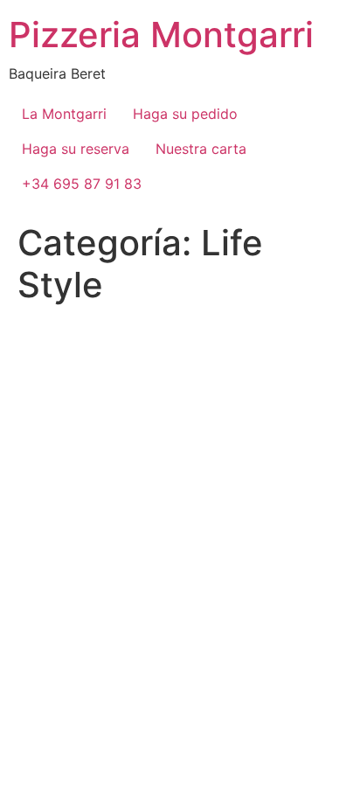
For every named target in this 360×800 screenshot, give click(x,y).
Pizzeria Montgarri (161, 34)
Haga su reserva (75, 148)
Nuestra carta (201, 148)
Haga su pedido (185, 113)
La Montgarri (64, 113)
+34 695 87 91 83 (82, 183)
